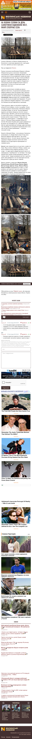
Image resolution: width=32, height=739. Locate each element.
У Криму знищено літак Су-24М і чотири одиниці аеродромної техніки (14, 690)
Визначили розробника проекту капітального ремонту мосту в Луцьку (15, 307)
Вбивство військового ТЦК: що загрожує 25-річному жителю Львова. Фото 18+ (15, 643)
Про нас (3, 737)
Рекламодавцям (15, 737)
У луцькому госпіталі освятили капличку (12, 303)
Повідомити (27, 284)
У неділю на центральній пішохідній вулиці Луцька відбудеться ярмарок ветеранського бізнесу (14, 695)
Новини (16, 622)
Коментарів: (18, 30)
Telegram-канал (17, 291)
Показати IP (3, 322)
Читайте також (16, 301)
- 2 (30, 334)
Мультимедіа (16, 703)
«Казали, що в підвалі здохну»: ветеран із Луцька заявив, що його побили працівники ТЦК (14, 632)
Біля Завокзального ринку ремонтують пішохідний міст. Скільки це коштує (14, 313)
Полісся (14, 68)
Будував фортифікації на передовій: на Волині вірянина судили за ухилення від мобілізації (13, 653)
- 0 (30, 323)
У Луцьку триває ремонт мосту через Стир (12, 310)
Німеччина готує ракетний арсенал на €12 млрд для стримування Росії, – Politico (15, 673)
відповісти (24, 322)
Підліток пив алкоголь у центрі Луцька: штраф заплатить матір (13, 637)
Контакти (8, 737)
